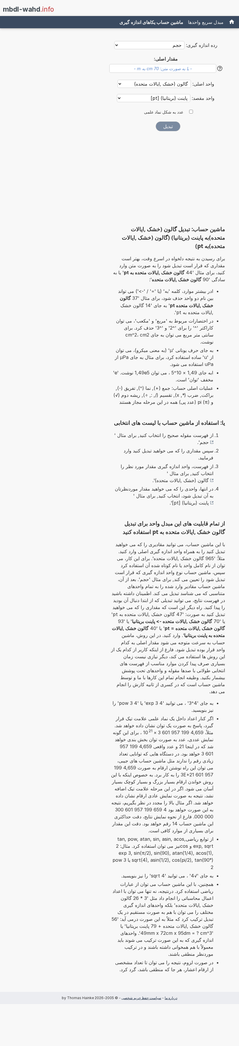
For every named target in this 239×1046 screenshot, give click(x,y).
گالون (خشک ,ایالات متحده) (182, 480)
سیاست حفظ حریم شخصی (141, 998)
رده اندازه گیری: (201, 45)
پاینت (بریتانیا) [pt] (190, 503)
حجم (204, 442)
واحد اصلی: (202, 84)
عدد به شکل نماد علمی (163, 112)
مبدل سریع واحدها (206, 22)
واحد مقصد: (202, 98)
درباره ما (171, 998)
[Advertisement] (168, 180)
